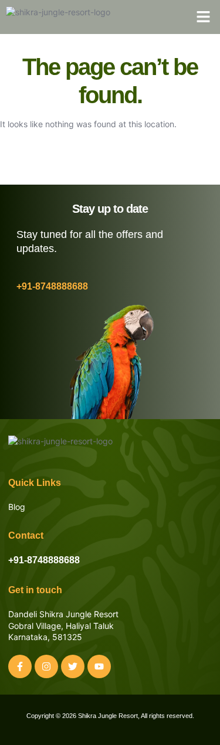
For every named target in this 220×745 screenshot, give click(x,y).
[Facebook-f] (20, 666)
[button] (203, 17)
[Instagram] (46, 666)
